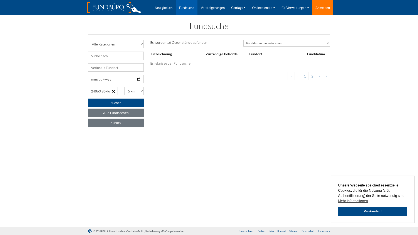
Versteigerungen (213, 8)
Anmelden (322, 8)
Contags (237, 8)
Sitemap (293, 231)
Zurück (115, 123)
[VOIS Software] (90, 231)
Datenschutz (308, 231)
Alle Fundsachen (116, 113)
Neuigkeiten (163, 8)
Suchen (116, 103)
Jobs (271, 231)
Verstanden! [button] (373, 211)
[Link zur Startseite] (114, 7)
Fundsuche (186, 8)
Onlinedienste (262, 8)
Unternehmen (246, 231)
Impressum (324, 231)
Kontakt (281, 231)
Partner (262, 231)
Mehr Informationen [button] (353, 201)
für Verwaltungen (293, 8)
